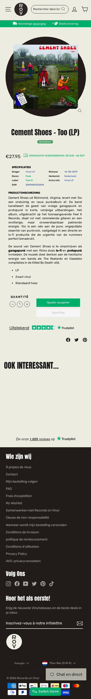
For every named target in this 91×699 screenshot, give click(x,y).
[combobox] (47, 8)
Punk (28, 176)
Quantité (20, 296)
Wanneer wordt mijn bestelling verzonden (36, 525)
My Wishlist (14, 503)
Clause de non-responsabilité (27, 518)
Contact (12, 474)
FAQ (9, 489)
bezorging (39, 23)
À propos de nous (18, 467)
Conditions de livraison (22, 532)
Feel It (29, 180)
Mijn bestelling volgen (22, 482)
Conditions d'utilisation (22, 547)
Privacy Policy (16, 554)
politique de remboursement (26, 539)
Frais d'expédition (19, 496)
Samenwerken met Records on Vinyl (32, 510)
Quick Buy (58, 312)
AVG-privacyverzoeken (23, 561)
